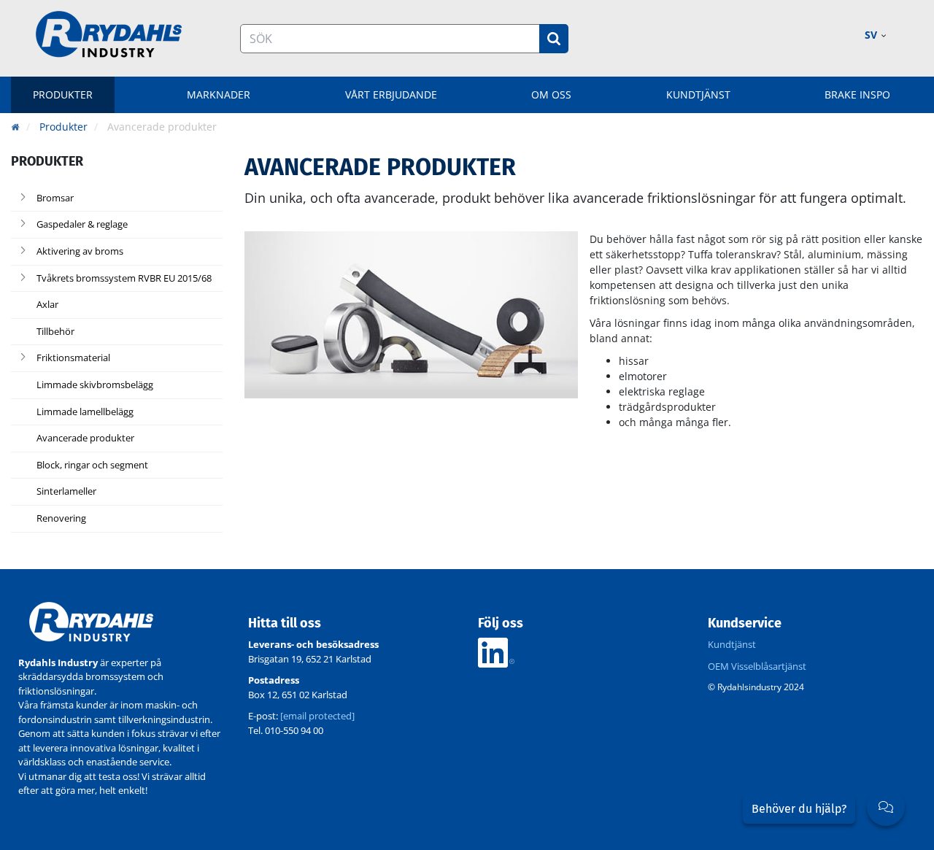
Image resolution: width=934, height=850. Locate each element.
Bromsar (55, 198)
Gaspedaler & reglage (82, 225)
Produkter (63, 94)
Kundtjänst (698, 94)
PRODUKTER (47, 161)
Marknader (218, 94)
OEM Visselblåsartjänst (757, 666)
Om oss (551, 94)
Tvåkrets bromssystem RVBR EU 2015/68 (124, 279)
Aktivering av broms (79, 252)
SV (872, 35)
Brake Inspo (857, 94)
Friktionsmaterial (73, 358)
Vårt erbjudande (391, 94)
